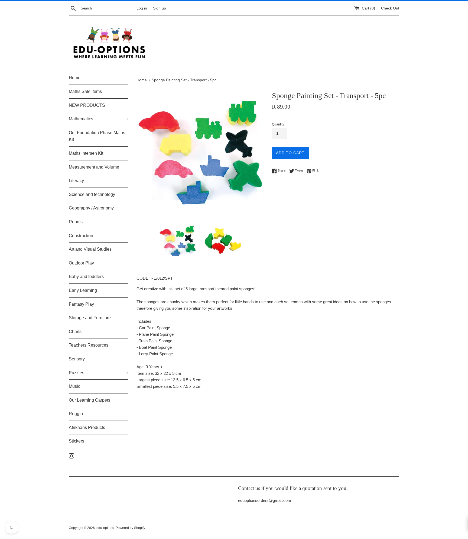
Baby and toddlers (86, 276)
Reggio (76, 413)
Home (74, 77)
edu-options (105, 528)
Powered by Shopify (130, 528)
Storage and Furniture (90, 317)
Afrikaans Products (87, 427)
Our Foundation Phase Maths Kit (97, 136)
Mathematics (98, 119)
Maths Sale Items (85, 91)
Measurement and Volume (94, 167)
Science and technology (92, 194)
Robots (76, 222)
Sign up (159, 8)
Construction (81, 235)
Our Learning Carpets (89, 400)
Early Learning (83, 290)
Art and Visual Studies (90, 249)
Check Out (390, 8)
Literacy (76, 180)
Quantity (278, 124)
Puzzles (98, 372)
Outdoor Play (81, 263)
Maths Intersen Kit (86, 153)
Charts (75, 331)
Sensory (77, 359)
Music (74, 386)
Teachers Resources (88, 345)
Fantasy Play (81, 304)
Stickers (76, 441)
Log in (141, 8)
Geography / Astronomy (91, 208)
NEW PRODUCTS (87, 105)
